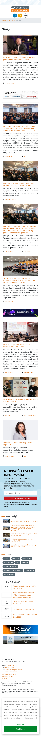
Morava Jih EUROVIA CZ (11, 566)
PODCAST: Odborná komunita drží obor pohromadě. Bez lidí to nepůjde (19, 58)
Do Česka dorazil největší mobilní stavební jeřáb (22, 540)
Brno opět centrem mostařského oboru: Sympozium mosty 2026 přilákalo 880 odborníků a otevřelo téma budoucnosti (19, 128)
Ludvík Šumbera (30, 570)
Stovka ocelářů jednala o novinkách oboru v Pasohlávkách (20, 400)
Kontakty (4, 678)
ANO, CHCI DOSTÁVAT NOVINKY (21, 498)
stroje (17, 562)
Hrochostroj (16, 558)
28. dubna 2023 (9, 372)
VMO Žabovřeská (9, 574)
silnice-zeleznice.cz (8, 21)
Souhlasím (20, 729)
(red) (25, 156)
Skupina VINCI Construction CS (13, 570)
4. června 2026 (9, 83)
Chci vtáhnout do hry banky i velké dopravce (17, 443)
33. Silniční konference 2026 (23, 609)
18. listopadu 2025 (10, 199)
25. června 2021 (9, 415)
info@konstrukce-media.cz (14, 669)
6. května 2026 (9, 156)
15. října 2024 (9, 301)
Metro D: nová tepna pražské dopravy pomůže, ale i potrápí (23, 545)
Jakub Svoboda (8, 562)
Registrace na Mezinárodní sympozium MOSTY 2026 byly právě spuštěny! (19, 184)
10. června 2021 (9, 456)
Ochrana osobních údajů (9, 674)
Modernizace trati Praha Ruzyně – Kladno (24, 521)
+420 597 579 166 (9, 667)
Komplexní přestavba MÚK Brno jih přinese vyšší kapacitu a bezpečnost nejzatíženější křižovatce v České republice (23, 528)
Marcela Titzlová (28, 372)
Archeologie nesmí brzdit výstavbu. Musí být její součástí (24, 534)
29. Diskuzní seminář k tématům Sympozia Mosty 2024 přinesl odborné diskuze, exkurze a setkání (19, 280)
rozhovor (6, 558)
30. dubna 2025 (9, 251)
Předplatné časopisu (8, 676)
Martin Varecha (26, 558)
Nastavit (20, 724)
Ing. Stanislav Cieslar (30, 415)
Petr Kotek (27, 251)
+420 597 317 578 (12, 665)
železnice (25, 562)
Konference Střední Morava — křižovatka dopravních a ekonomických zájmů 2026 (24, 595)
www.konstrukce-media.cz (9, 671)
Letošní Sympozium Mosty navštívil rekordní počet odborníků (17, 345)
